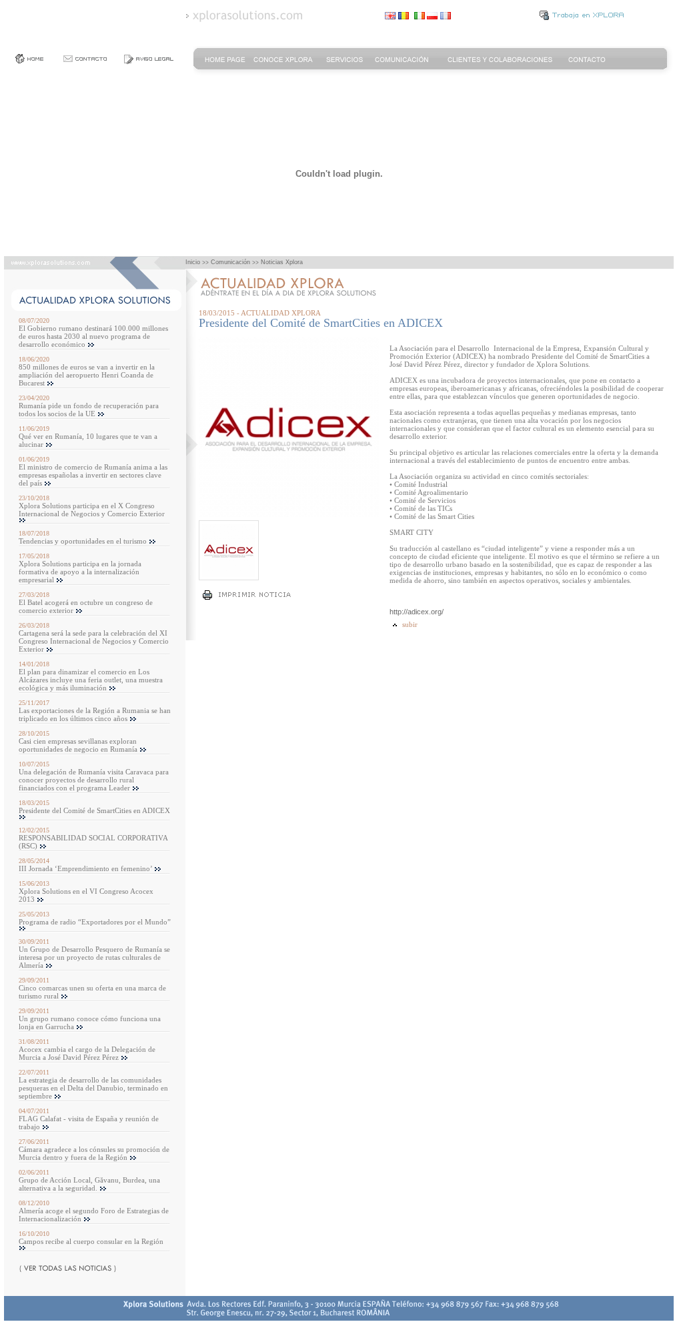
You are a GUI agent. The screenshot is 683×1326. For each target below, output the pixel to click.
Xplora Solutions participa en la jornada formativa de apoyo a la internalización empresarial (80, 572)
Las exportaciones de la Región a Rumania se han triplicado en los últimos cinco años (95, 714)
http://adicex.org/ (417, 612)
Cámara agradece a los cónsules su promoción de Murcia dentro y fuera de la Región (94, 1153)
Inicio (192, 262)
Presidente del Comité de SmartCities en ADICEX (94, 810)
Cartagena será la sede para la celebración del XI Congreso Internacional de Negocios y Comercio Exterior (94, 641)
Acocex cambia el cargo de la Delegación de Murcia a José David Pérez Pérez (87, 1053)
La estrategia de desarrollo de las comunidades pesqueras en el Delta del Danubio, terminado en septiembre (93, 1088)
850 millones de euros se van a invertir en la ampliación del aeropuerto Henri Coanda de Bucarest (87, 375)
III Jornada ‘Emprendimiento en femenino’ (85, 868)
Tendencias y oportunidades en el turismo (83, 541)
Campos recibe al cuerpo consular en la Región (91, 1241)
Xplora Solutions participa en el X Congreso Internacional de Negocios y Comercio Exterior (92, 510)
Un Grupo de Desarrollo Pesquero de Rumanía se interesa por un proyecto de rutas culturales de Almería (94, 957)
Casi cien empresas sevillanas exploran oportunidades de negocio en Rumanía (78, 745)
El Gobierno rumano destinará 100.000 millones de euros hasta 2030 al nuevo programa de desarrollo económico (93, 336)
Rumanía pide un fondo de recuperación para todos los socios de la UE (89, 410)
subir (409, 624)
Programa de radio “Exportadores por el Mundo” (95, 922)
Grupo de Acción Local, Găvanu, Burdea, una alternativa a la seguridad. (89, 1184)
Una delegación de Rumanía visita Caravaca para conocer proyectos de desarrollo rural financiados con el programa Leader (94, 780)
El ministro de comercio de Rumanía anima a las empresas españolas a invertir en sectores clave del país (93, 475)
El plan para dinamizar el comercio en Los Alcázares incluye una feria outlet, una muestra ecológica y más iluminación (91, 680)
